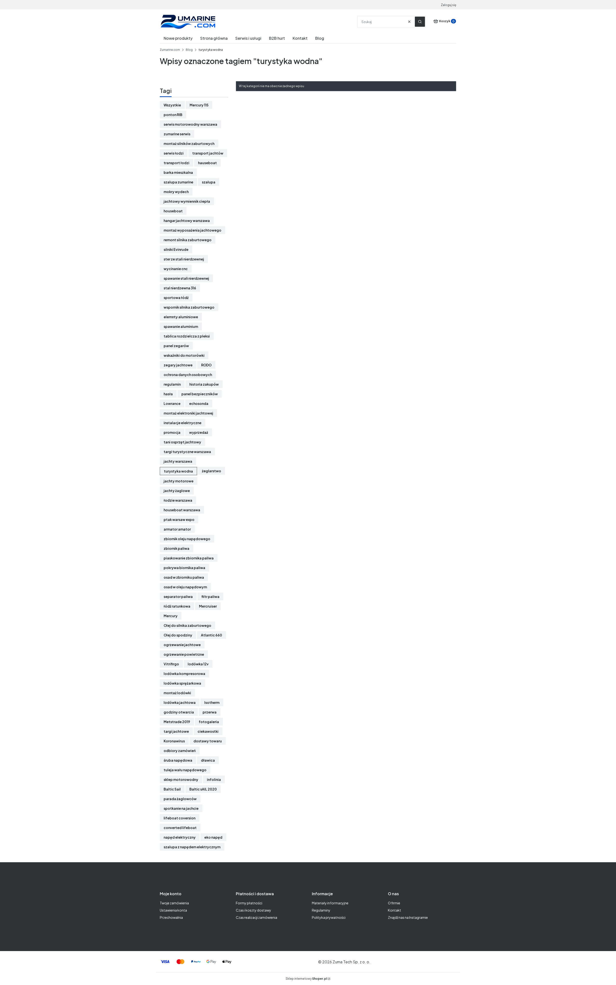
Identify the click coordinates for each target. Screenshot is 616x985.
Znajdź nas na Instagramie (408, 917)
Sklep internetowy (306, 978)
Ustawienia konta (173, 910)
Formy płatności (249, 903)
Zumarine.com (170, 50)
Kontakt (394, 910)
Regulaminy (321, 910)
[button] (420, 22)
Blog (189, 50)
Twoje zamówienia (174, 903)
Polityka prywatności (329, 917)
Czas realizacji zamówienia (256, 917)
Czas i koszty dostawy (253, 910)
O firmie (394, 903)
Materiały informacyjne (330, 903)
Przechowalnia (171, 917)
